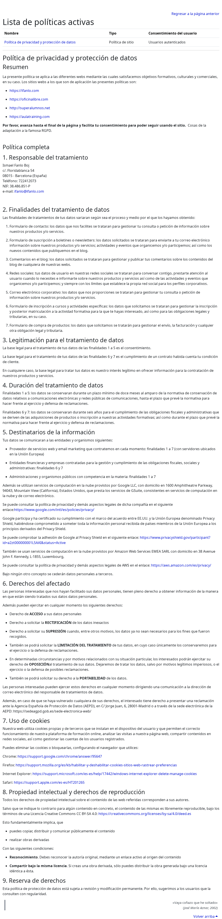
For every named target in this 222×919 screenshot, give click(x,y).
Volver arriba (204, 916)
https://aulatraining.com (30, 116)
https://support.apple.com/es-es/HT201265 (49, 782)
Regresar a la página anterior (195, 13)
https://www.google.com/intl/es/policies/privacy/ (54, 509)
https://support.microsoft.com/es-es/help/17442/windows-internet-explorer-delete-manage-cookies (115, 773)
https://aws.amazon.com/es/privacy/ (181, 565)
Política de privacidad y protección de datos (40, 42)
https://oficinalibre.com (29, 99)
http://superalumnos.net (30, 108)
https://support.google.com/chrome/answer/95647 (60, 756)
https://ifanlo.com (24, 90)
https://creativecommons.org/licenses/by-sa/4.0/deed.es (144, 813)
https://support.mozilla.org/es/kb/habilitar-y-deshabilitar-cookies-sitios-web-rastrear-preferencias (96, 765)
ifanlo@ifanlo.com (29, 191)
